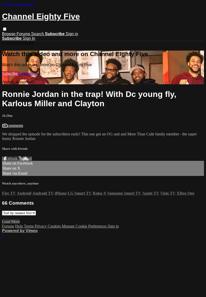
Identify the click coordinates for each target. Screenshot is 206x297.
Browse (9, 34)
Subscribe (10, 73)
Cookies (55, 226)
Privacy (41, 226)
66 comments (12, 125)
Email (27, 158)
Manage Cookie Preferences (85, 226)
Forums (24, 34)
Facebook (10, 158)
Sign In (29, 38)
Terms (29, 226)
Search (38, 34)
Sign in (72, 34)
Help (19, 226)
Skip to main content (18, 4)
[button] (4, 29)
